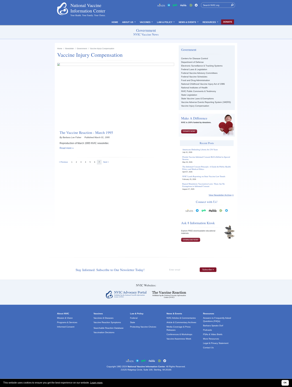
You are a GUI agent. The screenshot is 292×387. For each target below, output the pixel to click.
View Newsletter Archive (220, 195)
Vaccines (145, 22)
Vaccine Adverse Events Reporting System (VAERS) (206, 102)
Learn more (96, 382)
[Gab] (174, 5)
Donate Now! (189, 131)
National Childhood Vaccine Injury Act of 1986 (203, 84)
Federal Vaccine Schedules (194, 76)
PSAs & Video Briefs (212, 334)
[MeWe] (213, 210)
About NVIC (63, 313)
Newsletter (69, 49)
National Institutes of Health (194, 87)
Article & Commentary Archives (181, 322)
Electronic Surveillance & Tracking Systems (201, 65)
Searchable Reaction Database (108, 328)
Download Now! (190, 240)
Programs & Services (67, 322)
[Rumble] (191, 5)
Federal (133, 318)
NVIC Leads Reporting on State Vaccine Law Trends (203, 176)
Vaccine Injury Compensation (195, 106)
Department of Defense (192, 62)
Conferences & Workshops (179, 334)
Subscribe (207, 269)
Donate (227, 22)
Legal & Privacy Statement (215, 343)
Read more (66, 148)
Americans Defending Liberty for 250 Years (200, 149)
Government (82, 49)
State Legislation (189, 95)
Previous (64, 162)
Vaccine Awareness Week (179, 339)
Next (105, 162)
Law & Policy (165, 22)
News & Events (188, 22)
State (132, 322)
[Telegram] (168, 5)
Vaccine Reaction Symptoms (107, 322)
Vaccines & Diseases (103, 318)
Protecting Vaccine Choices (143, 327)
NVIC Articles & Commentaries (181, 318)
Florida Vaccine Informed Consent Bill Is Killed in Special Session (206, 158)
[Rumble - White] (220, 210)
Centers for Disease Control (194, 58)
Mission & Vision (65, 318)
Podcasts (207, 330)
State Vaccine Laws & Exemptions (197, 98)
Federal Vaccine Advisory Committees (199, 73)
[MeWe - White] (183, 5)
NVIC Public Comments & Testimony (198, 91)
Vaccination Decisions (104, 332)
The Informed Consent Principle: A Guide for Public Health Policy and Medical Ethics (206, 168)
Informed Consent (65, 327)
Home (115, 22)
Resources (209, 22)
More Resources (211, 339)
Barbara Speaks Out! (213, 325)
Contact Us (208, 347)
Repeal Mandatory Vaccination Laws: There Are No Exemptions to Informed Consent (203, 185)
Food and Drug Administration (195, 80)
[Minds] (161, 5)
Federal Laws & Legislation (194, 69)
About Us (128, 22)
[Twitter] (196, 5)
